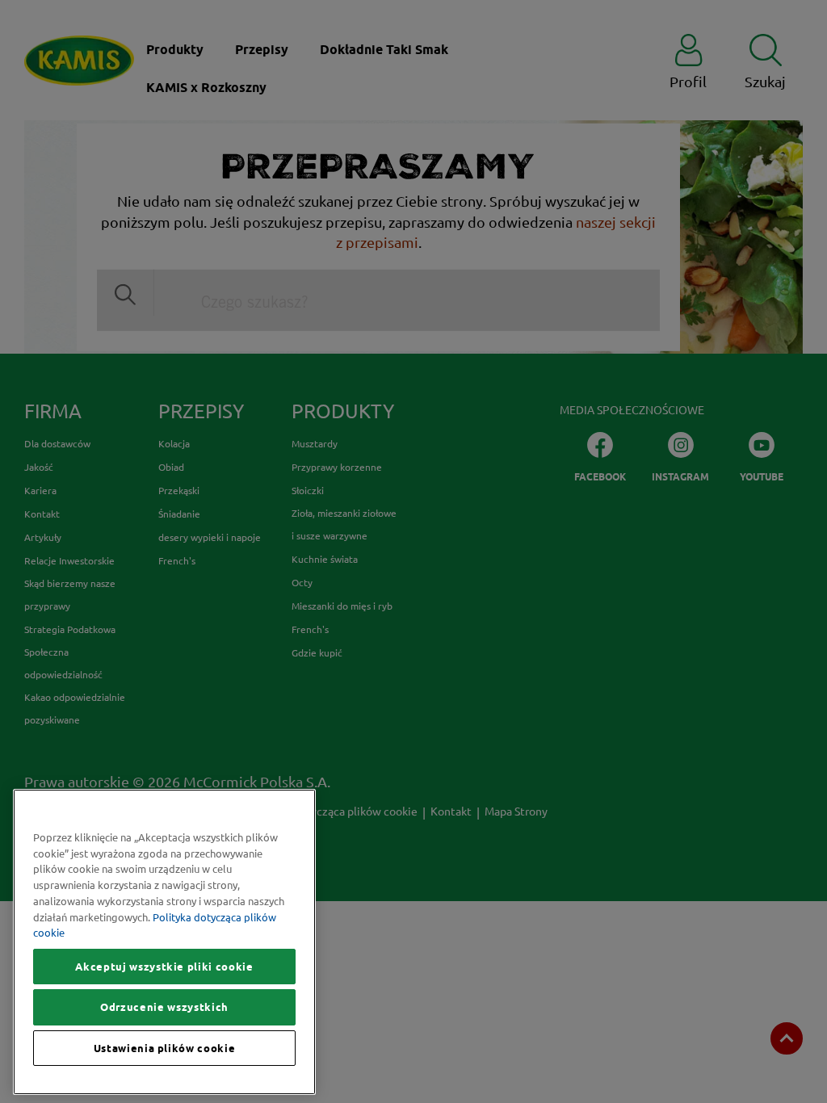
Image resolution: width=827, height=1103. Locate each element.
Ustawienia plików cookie (165, 1048)
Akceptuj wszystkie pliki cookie (164, 966)
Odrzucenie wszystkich (164, 1006)
